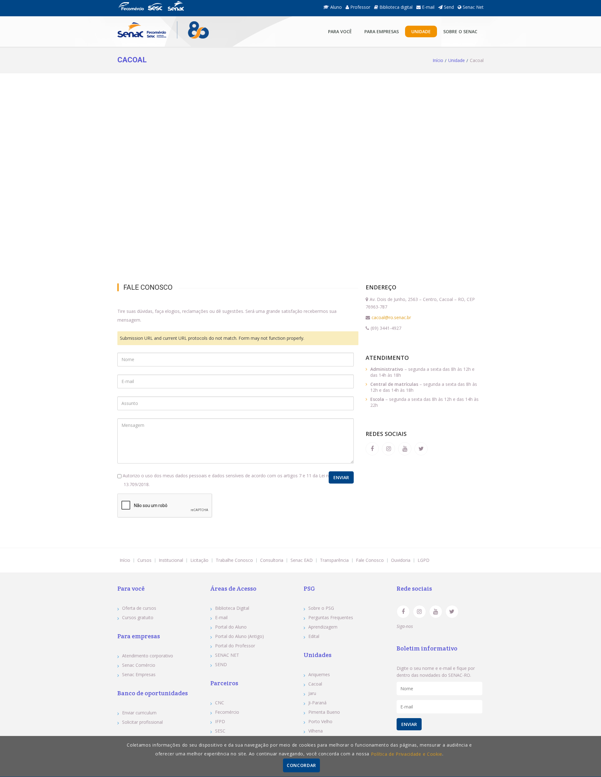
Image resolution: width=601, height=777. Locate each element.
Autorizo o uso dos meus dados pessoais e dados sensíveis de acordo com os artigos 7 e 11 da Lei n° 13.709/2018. (226, 480)
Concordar (301, 765)
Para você (340, 31)
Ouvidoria (400, 560)
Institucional (171, 560)
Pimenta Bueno (324, 712)
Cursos (144, 560)
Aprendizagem (322, 627)
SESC (220, 731)
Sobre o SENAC (460, 31)
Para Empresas (381, 31)
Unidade (421, 31)
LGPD (423, 560)
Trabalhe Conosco (234, 560)
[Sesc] (155, 9)
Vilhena (315, 731)
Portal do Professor (235, 646)
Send (448, 7)
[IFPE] (175, 9)
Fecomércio (227, 712)
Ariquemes (319, 674)
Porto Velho (320, 721)
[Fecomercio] (131, 9)
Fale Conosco (370, 560)
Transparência (334, 560)
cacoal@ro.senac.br (391, 317)
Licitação (199, 560)
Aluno (335, 7)
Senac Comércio (138, 665)
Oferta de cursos (139, 608)
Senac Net (472, 7)
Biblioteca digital (395, 7)
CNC (219, 703)
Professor (359, 7)
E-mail (427, 7)
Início (438, 60)
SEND (221, 664)
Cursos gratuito (137, 617)
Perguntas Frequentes (330, 617)
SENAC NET (227, 655)
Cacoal (315, 684)
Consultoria (271, 560)
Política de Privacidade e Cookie (406, 754)
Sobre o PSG (321, 608)
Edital (313, 636)
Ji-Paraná (317, 703)
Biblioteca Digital (232, 608)
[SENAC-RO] (163, 31)
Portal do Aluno (231, 627)
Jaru (312, 693)
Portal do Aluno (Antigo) (239, 636)
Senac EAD (301, 560)
